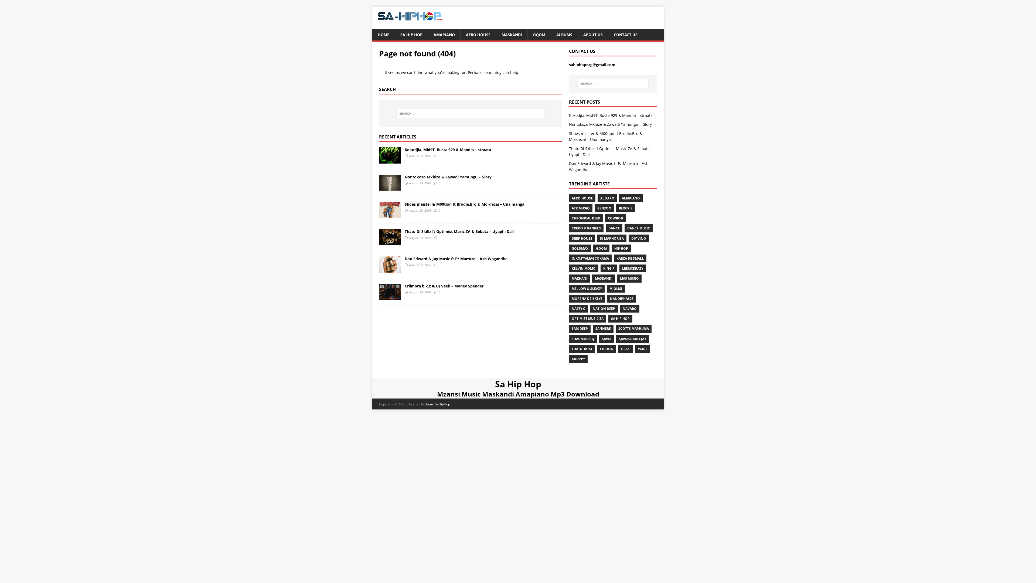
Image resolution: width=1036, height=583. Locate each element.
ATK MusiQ (581, 208)
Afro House (478, 34)
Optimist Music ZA (588, 318)
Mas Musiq (629, 278)
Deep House (582, 238)
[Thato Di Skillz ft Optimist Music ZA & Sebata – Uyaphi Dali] (390, 242)
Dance (614, 228)
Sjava (606, 339)
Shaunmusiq (583, 339)
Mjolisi (615, 288)
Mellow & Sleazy (587, 288)
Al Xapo (607, 198)
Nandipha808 (621, 298)
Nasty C (578, 308)
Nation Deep (604, 308)
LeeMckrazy (632, 268)
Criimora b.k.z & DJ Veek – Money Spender (444, 286)
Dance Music (638, 228)
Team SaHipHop (437, 404)
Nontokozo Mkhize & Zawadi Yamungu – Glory (448, 176)
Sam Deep (580, 328)
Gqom (539, 34)
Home (383, 34)
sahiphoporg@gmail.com (592, 64)
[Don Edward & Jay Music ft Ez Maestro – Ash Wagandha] (390, 269)
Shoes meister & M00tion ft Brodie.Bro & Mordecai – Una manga (464, 204)
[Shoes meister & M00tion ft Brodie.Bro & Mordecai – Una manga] (390, 214)
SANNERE (603, 328)
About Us (593, 34)
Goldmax (580, 248)
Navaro (630, 308)
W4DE (643, 349)
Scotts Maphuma (633, 328)
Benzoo (604, 208)
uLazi (626, 349)
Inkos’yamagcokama (590, 258)
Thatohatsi (582, 349)
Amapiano (444, 34)
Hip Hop (621, 248)
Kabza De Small (630, 258)
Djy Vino (638, 238)
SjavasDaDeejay (632, 339)
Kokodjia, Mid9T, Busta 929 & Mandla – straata (448, 149)
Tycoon (606, 349)
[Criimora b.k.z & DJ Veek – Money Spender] (390, 296)
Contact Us (626, 34)
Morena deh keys (587, 298)
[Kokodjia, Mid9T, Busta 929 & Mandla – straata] (390, 160)
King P (609, 268)
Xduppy (578, 359)
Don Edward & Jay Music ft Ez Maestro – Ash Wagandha (456, 258)
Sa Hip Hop (411, 34)
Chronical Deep (586, 218)
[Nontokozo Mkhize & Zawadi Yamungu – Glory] (390, 187)
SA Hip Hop (620, 318)
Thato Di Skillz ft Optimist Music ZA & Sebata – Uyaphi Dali (459, 231)
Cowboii (615, 218)
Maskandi (512, 34)
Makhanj (579, 278)
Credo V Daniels (586, 228)
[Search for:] (470, 113)
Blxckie (625, 208)
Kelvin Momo (584, 268)
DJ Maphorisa (612, 238)
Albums (564, 34)
